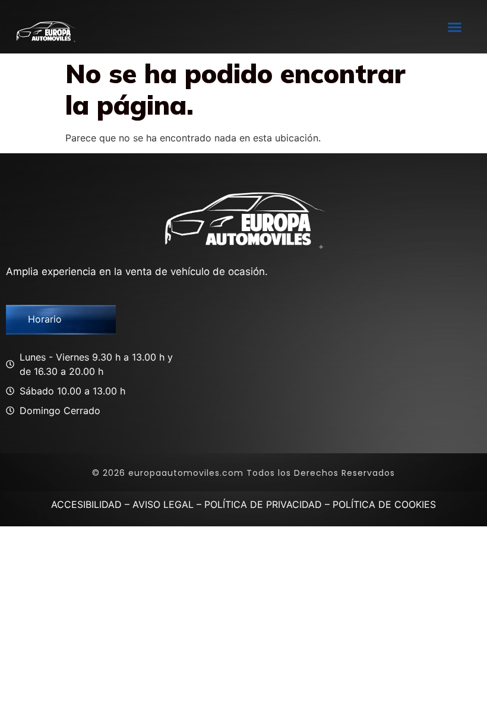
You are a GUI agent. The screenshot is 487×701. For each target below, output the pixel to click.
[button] (454, 26)
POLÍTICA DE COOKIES (384, 504)
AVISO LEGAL (163, 504)
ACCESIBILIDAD (86, 504)
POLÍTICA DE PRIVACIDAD (263, 504)
